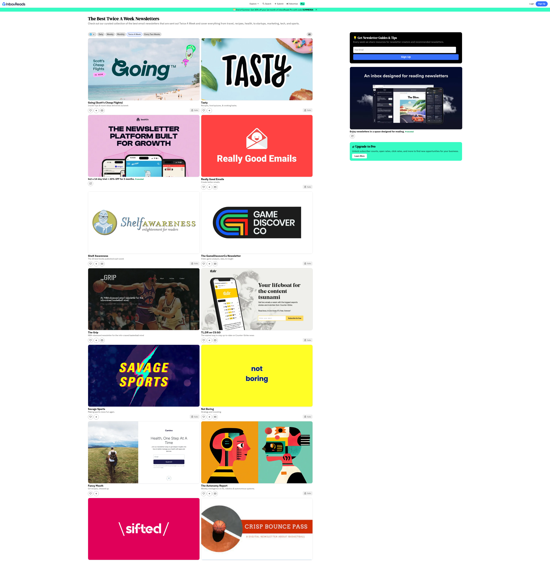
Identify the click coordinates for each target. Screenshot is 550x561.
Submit (280, 3)
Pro (302, 3)
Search (268, 3)
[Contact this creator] (102, 110)
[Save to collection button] (96, 110)
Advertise (293, 3)
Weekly (110, 34)
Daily (101, 34)
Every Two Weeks (152, 34)
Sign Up (541, 4)
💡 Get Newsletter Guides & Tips (375, 38)
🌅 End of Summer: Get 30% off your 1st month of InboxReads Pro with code (273, 9)
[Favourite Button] (90, 110)
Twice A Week (134, 34)
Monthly (120, 34)
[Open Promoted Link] (90, 183)
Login (531, 3)
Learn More (359, 156)
